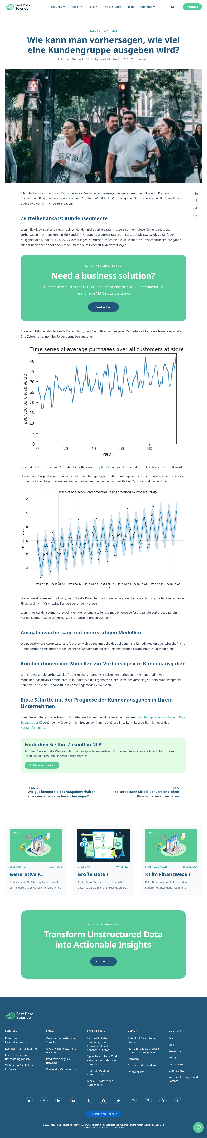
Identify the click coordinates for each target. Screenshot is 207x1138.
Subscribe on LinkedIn (103, 1114)
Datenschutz (176, 1070)
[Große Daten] (103, 860)
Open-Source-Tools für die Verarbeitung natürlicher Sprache (103, 1060)
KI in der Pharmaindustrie (21, 1048)
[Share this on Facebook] (196, 201)
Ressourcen (176, 1051)
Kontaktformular (32, 728)
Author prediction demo (142, 1065)
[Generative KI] (35, 860)
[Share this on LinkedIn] (196, 193)
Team (172, 1038)
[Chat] (198, 1127)
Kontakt (192, 7)
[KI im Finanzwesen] (171, 860)
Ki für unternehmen (103, 30)
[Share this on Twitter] (196, 208)
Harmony (133, 1059)
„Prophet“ (100, 467)
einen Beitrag (62, 193)
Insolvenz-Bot (136, 1072)
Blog (131, 7)
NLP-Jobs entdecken (42, 765)
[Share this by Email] (196, 216)
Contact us (103, 307)
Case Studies (113, 7)
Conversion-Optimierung (61, 1069)
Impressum (176, 1064)
